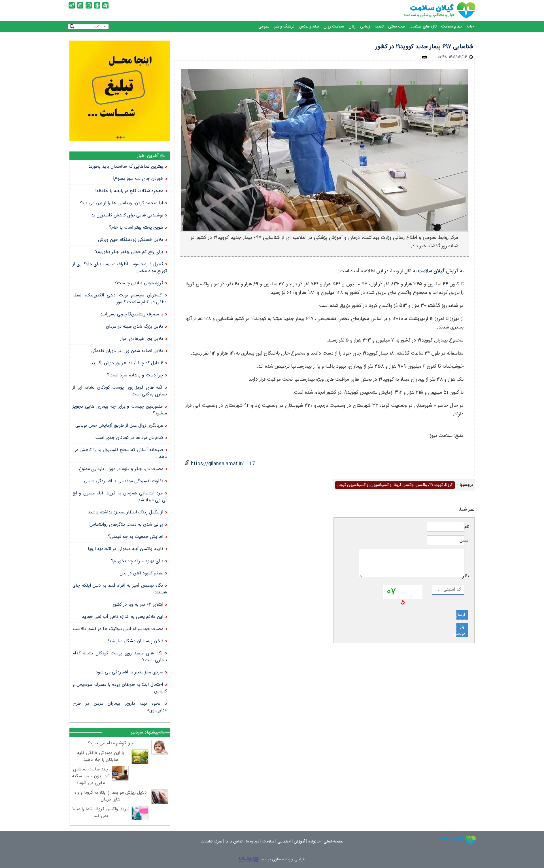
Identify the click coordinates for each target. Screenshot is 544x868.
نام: (466, 526)
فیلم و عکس (309, 26)
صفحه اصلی (333, 841)
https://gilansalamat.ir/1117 (222, 464)
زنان (352, 26)
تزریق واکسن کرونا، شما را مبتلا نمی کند (100, 812)
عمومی (263, 26)
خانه (470, 26)
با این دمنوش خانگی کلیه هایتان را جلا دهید (100, 756)
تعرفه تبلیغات (211, 841)
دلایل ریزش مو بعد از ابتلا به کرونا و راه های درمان (111, 796)
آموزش (299, 841)
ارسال (460, 614)
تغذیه (379, 26)
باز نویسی (460, 630)
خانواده (314, 841)
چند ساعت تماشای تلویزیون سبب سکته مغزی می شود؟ (91, 776)
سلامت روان (334, 26)
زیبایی (365, 26)
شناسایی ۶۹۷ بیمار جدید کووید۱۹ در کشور (424, 46)
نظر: (466, 576)
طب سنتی (396, 26)
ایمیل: (466, 540)
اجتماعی (284, 841)
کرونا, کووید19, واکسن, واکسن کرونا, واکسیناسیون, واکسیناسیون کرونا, (394, 485)
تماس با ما (234, 841)
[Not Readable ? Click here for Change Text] (403, 602)
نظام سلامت (451, 26)
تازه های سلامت (423, 26)
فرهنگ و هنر (284, 26)
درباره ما (252, 841)
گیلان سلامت (431, 271)
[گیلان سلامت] (457, 840)
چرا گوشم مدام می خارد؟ (110, 743)
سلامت (268, 841)
